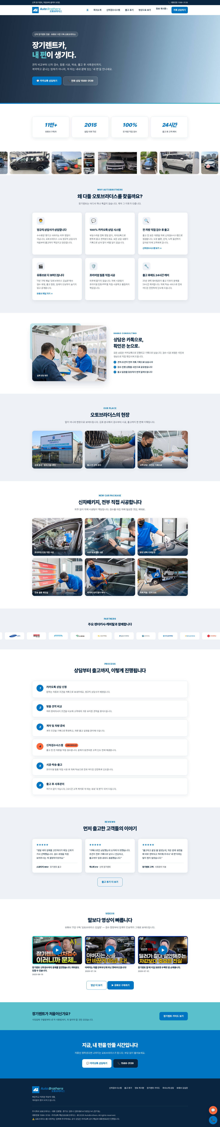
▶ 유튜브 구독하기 (120, 985)
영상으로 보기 (145, 10)
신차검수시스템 (113, 10)
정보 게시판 (161, 8)
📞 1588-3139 (125, 1063)
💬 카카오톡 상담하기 (46, 80)
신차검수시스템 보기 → (152, 248)
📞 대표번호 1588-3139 (178, 2)
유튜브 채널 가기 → (45, 293)
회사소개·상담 (168, 1088)
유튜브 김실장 (182, 1088)
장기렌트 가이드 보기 (174, 1016)
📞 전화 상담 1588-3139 (80, 80)
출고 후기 (129, 10)
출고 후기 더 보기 (110, 881)
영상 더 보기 (96, 985)
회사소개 (97, 10)
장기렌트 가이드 (153, 1088)
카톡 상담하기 (180, 10)
